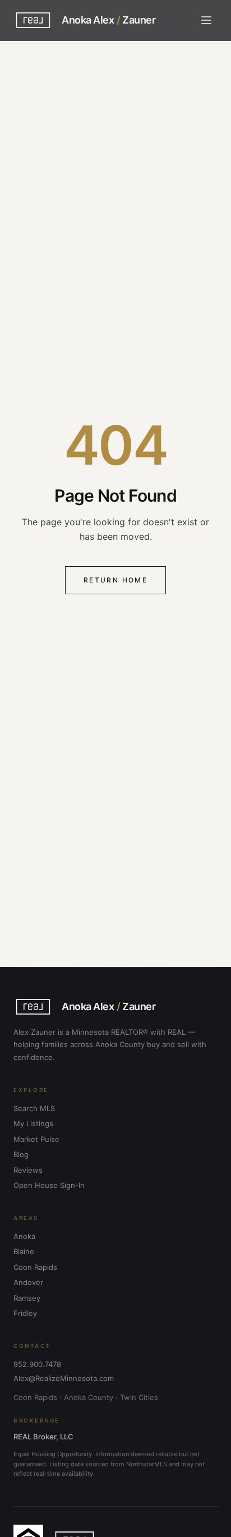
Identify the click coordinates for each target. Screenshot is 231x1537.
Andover (28, 1282)
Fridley (25, 1313)
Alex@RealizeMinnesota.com (63, 1378)
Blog (21, 1154)
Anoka (24, 1236)
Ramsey (26, 1297)
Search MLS (34, 1108)
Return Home (115, 580)
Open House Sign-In (49, 1185)
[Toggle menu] (206, 20)
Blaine (23, 1251)
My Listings (33, 1123)
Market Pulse (36, 1139)
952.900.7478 (37, 1364)
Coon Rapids (35, 1267)
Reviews (28, 1170)
